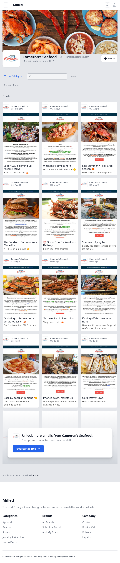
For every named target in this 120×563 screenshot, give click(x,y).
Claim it (37, 475)
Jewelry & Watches (13, 537)
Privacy (86, 532)
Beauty (6, 527)
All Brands (48, 522)
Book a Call (88, 527)
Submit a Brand (51, 527)
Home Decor (10, 542)
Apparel (7, 522)
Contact (87, 522)
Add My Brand (50, 532)
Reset (73, 76)
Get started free (26, 448)
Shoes (6, 532)
